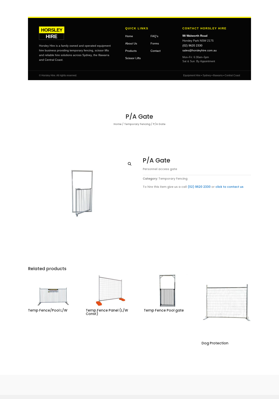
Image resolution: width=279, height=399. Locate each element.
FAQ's (154, 36)
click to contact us (229, 187)
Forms (155, 43)
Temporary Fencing (137, 124)
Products (131, 50)
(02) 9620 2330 (192, 45)
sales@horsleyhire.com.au (199, 50)
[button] (129, 164)
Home (129, 36)
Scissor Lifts (133, 58)
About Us (131, 43)
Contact (156, 50)
